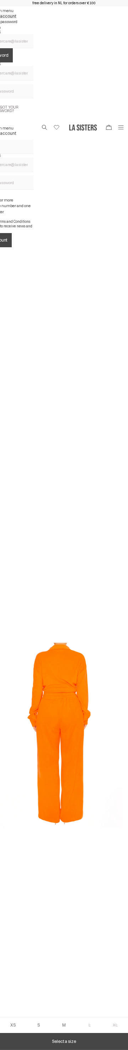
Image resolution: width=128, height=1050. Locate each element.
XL (115, 1025)
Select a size (64, 1041)
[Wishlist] (56, 127)
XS (13, 1025)
